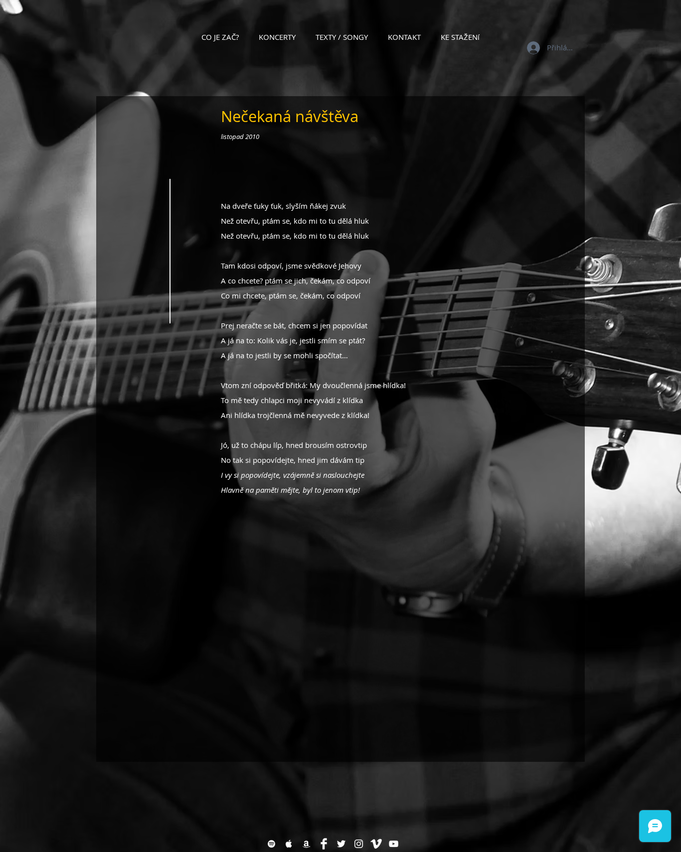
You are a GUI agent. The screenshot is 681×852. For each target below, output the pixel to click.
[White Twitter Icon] (341, 844)
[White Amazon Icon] (306, 844)
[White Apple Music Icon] (289, 844)
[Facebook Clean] (324, 844)
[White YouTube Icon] (393, 844)
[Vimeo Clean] (376, 844)
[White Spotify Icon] (271, 844)
